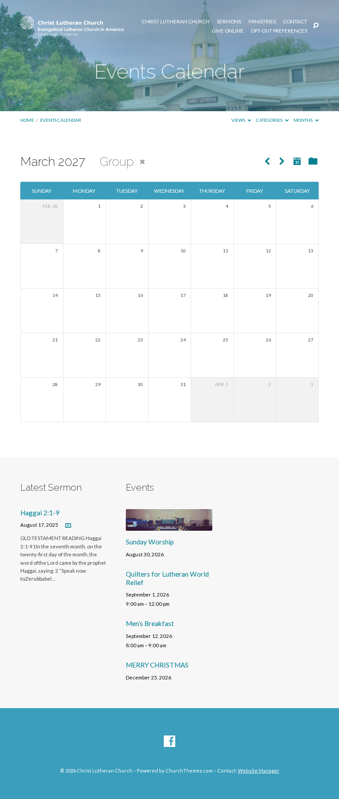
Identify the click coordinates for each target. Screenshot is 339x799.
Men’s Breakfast (150, 623)
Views (238, 120)
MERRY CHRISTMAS (157, 665)
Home (27, 120)
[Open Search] (316, 26)
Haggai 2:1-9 (40, 513)
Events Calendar (60, 120)
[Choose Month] (297, 161)
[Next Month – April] (281, 161)
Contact (295, 21)
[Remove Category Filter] (142, 161)
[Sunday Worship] (169, 525)
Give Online (228, 31)
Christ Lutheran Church (176, 21)
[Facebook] (169, 741)
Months (303, 120)
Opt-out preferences (279, 31)
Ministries (262, 21)
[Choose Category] (313, 161)
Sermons (229, 21)
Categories (269, 120)
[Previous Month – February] (267, 161)
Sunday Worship (150, 542)
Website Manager (258, 770)
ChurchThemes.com (189, 770)
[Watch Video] (68, 526)
